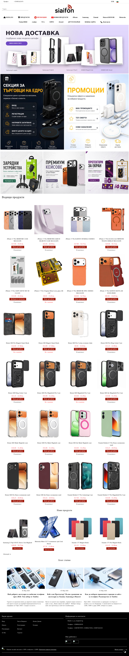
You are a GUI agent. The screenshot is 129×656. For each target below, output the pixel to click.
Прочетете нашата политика (47, 649)
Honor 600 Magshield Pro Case (80, 393)
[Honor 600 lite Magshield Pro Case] (111, 373)
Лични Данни (37, 621)
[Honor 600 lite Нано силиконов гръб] (48, 475)
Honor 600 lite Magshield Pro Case (111, 393)
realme (34, 22)
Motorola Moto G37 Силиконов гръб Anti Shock (49, 542)
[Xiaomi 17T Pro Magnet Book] (111, 528)
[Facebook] (123, 2)
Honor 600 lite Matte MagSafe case (80, 443)
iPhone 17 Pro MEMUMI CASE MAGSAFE (17, 240)
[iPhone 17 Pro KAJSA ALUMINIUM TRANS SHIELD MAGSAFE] (111, 219)
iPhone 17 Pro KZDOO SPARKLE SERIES (80, 239)
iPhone (75, 17)
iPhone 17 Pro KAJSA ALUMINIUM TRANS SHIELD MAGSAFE (111, 240)
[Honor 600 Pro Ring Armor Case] (111, 323)
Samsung (85, 17)
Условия (35, 625)
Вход (3, 621)
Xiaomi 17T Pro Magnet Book (111, 542)
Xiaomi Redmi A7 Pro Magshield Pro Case (111, 495)
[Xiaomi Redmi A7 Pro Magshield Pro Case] (111, 475)
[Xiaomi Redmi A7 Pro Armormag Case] (80, 475)
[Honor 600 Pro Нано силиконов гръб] (17, 475)
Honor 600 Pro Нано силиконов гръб (17, 495)
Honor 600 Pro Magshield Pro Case (48, 393)
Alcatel (61, 22)
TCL (43, 22)
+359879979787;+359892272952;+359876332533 (88, 628)
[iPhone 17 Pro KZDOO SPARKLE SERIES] (80, 219)
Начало (4, 625)
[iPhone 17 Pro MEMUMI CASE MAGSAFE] (17, 219)
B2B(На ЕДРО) (90, 22)
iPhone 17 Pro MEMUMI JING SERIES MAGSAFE (80, 292)
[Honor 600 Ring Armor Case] (17, 373)
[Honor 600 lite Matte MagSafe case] (80, 423)
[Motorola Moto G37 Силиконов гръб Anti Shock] (49, 527)
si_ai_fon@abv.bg (77, 621)
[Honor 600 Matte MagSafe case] (17, 423)
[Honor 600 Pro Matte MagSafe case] (48, 423)
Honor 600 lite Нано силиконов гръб (48, 495)
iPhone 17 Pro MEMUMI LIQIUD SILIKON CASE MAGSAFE (49, 240)
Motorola (122, 17)
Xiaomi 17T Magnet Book (80, 542)
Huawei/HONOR (109, 17)
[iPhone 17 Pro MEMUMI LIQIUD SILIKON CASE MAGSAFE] (48, 219)
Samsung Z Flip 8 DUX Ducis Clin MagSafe (17, 542)
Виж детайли (18, 247)
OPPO (51, 22)
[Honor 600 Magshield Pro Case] (80, 373)
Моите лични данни (121, 649)
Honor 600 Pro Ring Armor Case (111, 343)
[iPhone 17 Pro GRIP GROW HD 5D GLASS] (17, 272)
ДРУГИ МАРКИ (74, 22)
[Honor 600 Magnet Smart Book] (48, 323)
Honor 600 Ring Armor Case (17, 393)
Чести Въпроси (22, 621)
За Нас (4, 632)
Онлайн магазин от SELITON (64, 654)
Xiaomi (95, 17)
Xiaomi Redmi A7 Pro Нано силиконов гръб (111, 444)
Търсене (19, 632)
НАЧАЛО (9, 17)
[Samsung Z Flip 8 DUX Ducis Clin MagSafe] (17, 528)
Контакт (19, 629)
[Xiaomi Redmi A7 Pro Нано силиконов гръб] (111, 423)
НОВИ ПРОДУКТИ (61, 17)
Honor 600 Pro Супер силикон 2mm (80, 343)
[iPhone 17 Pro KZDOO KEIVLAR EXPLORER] (111, 271)
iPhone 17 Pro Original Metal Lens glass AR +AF (48, 292)
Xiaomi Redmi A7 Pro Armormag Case (80, 495)
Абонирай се (7, 554)
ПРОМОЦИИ (42, 17)
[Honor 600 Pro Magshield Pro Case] (48, 373)
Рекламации (5, 629)
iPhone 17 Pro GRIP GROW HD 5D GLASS (17, 292)
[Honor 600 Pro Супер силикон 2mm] (80, 323)
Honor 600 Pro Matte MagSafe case (48, 443)
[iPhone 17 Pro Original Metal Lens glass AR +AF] (48, 271)
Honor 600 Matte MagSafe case (17, 443)
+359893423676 (18, 1)
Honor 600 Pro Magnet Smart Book (17, 343)
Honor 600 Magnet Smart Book (49, 343)
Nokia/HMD (23, 22)
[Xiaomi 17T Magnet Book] (80, 528)
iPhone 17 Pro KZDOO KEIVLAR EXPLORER (111, 292)
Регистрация (21, 625)
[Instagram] (126, 2)
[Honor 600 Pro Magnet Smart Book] (17, 323)
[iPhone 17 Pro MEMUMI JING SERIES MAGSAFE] (80, 271)
